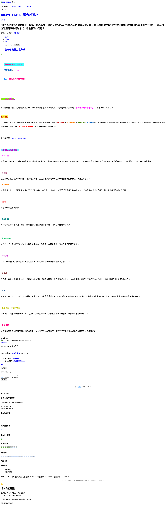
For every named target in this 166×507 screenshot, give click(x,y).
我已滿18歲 (5, 503)
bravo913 (4, 342)
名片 (6, 41)
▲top (2, 364)
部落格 (7, 39)
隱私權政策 (94, 480)
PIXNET (68, 480)
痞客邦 (14, 353)
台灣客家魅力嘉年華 (15, 49)
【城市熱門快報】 (19, 361)
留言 (18, 353)
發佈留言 (4, 379)
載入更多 (4, 368)
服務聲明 (101, 480)
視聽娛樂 (16, 33)
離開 (11, 503)
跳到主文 (4, 20)
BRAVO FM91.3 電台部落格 (19, 15)
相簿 (6, 37)
